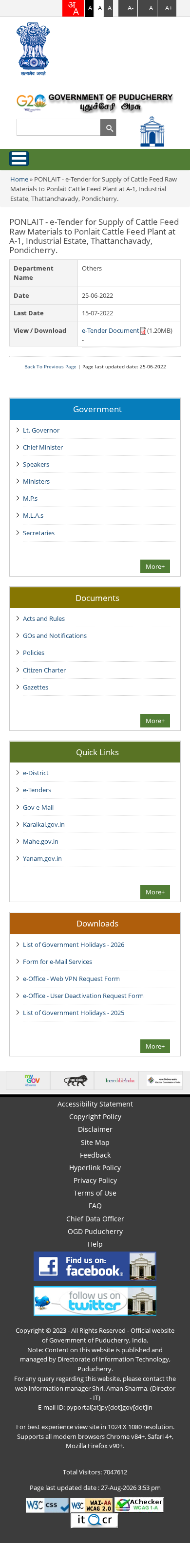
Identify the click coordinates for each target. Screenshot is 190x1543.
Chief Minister (43, 447)
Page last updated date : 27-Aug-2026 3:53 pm (95, 1487)
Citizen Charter (44, 670)
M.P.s (30, 498)
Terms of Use (95, 1193)
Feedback (95, 1155)
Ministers (36, 481)
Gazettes (35, 687)
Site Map (95, 1142)
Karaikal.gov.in (44, 824)
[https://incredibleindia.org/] (120, 1079)
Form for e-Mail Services (57, 961)
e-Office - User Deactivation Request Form (83, 995)
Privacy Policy (95, 1180)
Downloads (97, 923)
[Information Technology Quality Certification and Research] (95, 1520)
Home (19, 179)
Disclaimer (95, 1129)
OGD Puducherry (95, 1231)
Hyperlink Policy (95, 1167)
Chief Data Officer (95, 1218)
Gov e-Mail (38, 807)
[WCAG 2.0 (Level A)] (139, 1504)
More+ (155, 566)
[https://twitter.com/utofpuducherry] (95, 1300)
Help (95, 1244)
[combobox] (73, 8)
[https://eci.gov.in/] (164, 1079)
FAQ (95, 1205)
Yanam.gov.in (42, 858)
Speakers (36, 464)
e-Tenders (37, 789)
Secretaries (39, 532)
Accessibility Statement (95, 1103)
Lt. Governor (41, 430)
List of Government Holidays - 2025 (73, 1012)
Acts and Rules (44, 618)
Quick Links (97, 752)
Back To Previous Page (50, 366)
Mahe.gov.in (40, 841)
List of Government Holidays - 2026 (73, 944)
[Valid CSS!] (47, 1504)
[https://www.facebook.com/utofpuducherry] (95, 1265)
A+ (168, 8)
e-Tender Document (110, 330)
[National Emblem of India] (37, 48)
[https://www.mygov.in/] (31, 1079)
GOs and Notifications (55, 635)
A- (130, 8)
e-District (36, 772)
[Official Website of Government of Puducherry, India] (95, 103)
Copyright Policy (95, 1116)
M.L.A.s (33, 515)
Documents (97, 597)
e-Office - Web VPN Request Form (71, 978)
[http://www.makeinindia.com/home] (76, 1079)
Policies (33, 652)
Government (97, 409)
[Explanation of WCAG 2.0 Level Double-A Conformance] (91, 1504)
